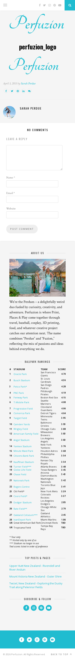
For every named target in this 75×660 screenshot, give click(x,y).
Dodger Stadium (23, 502)
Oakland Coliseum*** (26, 515)
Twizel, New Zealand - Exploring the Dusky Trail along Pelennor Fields (35, 585)
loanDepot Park (22, 519)
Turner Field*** (22, 466)
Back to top (60, 654)
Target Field (20, 418)
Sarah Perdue (28, 83)
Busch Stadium (22, 380)
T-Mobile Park (21, 402)
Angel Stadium (22, 440)
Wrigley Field (21, 428)
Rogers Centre (22, 486)
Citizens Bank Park (24, 455)
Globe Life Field (22, 469)
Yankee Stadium (23, 446)
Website (11, 209)
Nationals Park (21, 480)
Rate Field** (20, 508)
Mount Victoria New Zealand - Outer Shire (35, 576)
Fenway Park (21, 397)
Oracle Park (20, 374)
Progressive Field (23, 408)
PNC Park (19, 392)
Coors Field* (20, 496)
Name (10, 178)
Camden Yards (22, 424)
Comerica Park (22, 413)
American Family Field (26, 433)
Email (10, 193)
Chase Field (20, 474)
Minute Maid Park (23, 450)
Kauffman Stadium (24, 462)
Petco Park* (20, 386)
